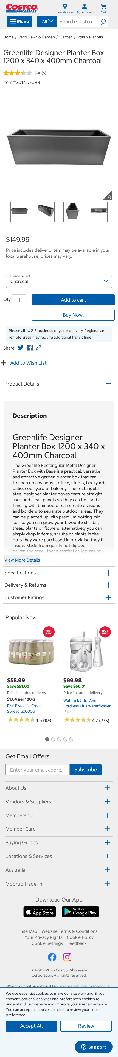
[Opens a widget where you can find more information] (94, 1047)
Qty (7, 299)
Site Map (28, 931)
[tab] (59, 787)
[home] (21, 8)
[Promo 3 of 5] (59, 740)
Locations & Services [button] (28, 856)
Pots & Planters (90, 37)
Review (86, 1026)
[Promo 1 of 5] (47, 740)
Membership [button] (19, 815)
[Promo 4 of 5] (65, 740)
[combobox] (46, 21)
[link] (20, 347)
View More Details (22, 560)
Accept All (31, 1026)
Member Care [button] (20, 829)
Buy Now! (73, 315)
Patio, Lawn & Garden (36, 37)
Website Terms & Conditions (69, 931)
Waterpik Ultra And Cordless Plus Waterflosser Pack (87, 706)
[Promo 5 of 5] (71, 740)
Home (8, 37)
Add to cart (73, 300)
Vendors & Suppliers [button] (28, 801)
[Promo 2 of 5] (53, 740)
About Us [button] (15, 788)
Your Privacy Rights (43, 937)
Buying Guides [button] (21, 842)
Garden (66, 37)
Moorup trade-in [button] (23, 884)
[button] (104, 21)
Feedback (76, 943)
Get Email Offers (27, 756)
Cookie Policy (80, 937)
